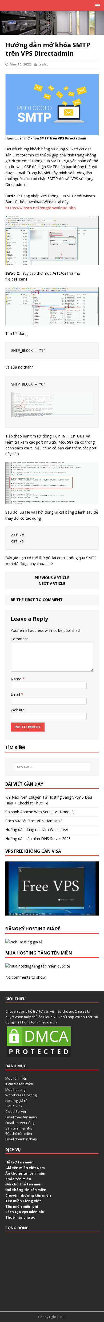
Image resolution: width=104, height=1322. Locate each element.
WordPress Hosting (21, 1095)
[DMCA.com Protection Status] (38, 1055)
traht (43, 64)
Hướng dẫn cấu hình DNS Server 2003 (38, 838)
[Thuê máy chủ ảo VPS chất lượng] (52, 31)
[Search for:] (52, 766)
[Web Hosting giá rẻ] (23, 941)
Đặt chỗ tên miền (18, 1133)
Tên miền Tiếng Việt (23, 1200)
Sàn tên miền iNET (19, 1128)
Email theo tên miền (21, 1117)
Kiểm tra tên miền (19, 1084)
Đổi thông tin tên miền (25, 1189)
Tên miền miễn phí (21, 1206)
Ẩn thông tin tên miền (25, 1173)
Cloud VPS (13, 1106)
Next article (52, 583)
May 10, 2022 (20, 64)
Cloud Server (15, 1111)
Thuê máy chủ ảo (20, 1217)
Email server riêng (19, 1122)
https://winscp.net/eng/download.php (40, 207)
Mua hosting (15, 1089)
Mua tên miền (16, 1078)
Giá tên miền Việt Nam (25, 1167)
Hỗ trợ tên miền (19, 1162)
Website (18, 709)
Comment (19, 638)
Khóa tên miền (18, 1178)
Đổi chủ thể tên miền (24, 1184)
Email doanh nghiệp (21, 1139)
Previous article (52, 577)
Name (16, 678)
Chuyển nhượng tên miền (28, 1195)
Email (16, 694)
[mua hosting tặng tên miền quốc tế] (37, 966)
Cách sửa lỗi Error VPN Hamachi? (33, 820)
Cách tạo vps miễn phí (24, 1211)
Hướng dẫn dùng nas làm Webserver (36, 829)
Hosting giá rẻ (16, 1100)
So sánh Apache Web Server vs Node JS (39, 811)
